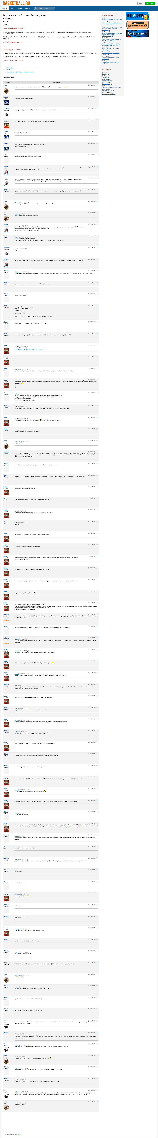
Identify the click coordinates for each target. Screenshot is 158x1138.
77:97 (21, 60)
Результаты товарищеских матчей (111, 19)
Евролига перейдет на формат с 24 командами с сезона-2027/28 (111, 44)
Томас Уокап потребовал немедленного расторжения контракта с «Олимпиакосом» (112, 35)
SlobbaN (6, 189)
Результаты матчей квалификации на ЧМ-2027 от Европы (111, 23)
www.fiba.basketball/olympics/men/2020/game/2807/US (29, 349)
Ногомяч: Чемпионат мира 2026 (110, 87)
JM (4, 1020)
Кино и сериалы (106, 84)
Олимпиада (20, 72)
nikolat (5, 322)
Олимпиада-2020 (28, 72)
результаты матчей (12, 72)
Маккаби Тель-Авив (107, 90)
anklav (5, 345)
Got (5, 120)
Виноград (104, 74)
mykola (6, 155)
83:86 (23, 42)
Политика (104, 77)
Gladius (6, 166)
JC (4, 498)
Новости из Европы (107, 80)
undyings (6, 614)
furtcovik (6, 452)
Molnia (5, 475)
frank (5, 962)
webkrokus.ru (17, 1134)
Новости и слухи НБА (108, 94)
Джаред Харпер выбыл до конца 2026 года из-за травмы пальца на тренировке (112, 29)
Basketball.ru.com (7, 69)
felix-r (5, 85)
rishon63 (10, 68)
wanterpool (7, 108)
